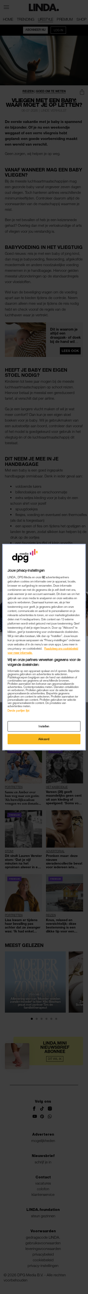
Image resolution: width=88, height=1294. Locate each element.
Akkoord (44, 739)
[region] (44, 647)
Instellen (44, 726)
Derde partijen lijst (18, 710)
